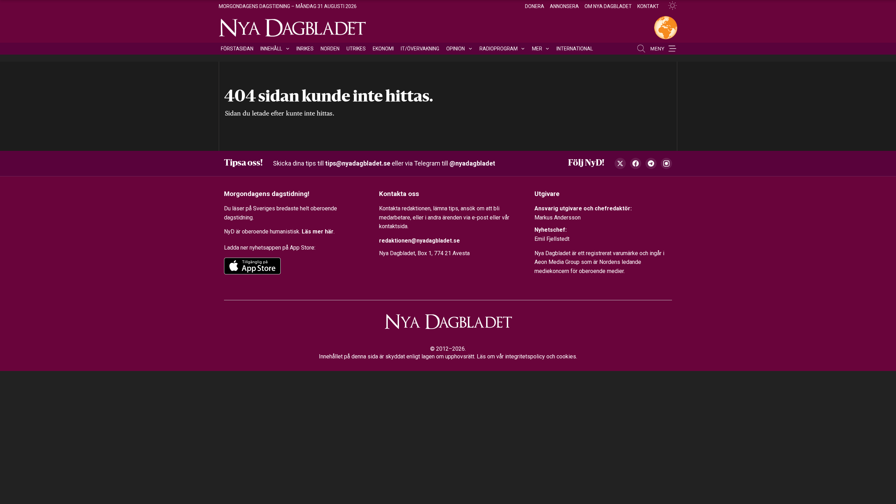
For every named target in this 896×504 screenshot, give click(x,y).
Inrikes (305, 48)
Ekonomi (383, 48)
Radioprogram (498, 48)
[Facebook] (635, 163)
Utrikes (356, 48)
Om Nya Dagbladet (608, 6)
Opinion (455, 48)
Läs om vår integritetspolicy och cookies (526, 356)
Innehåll (271, 48)
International (574, 48)
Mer (537, 48)
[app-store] (252, 266)
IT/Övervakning (420, 48)
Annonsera (564, 6)
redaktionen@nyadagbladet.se (419, 240)
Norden (330, 48)
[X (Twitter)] (620, 163)
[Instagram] (666, 163)
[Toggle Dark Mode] (669, 5)
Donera (534, 6)
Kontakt (648, 6)
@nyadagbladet (472, 163)
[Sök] (641, 48)
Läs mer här (318, 231)
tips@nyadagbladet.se (357, 163)
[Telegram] (651, 163)
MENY (657, 48)
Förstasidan (237, 48)
